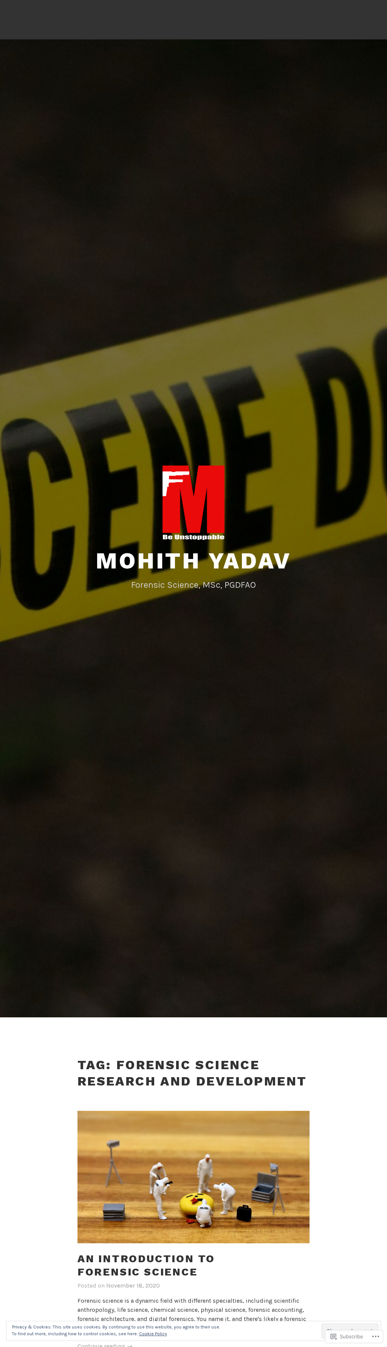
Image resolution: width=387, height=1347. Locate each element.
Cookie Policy (153, 1333)
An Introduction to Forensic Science (146, 1265)
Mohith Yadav (193, 560)
